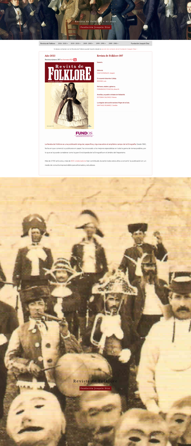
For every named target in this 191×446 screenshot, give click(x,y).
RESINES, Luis (101, 81)
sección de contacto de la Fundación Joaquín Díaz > (119, 49)
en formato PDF (67, 59)
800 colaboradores (78, 161)
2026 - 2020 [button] (62, 43)
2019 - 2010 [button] (75, 43)
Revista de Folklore (47, 43)
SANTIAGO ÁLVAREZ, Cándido (107, 105)
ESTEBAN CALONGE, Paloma (106, 97)
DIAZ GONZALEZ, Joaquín (106, 73)
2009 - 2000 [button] (87, 43)
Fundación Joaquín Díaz (140, 43)
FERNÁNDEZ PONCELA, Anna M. (108, 89)
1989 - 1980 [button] (113, 43)
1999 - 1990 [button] (100, 43)
